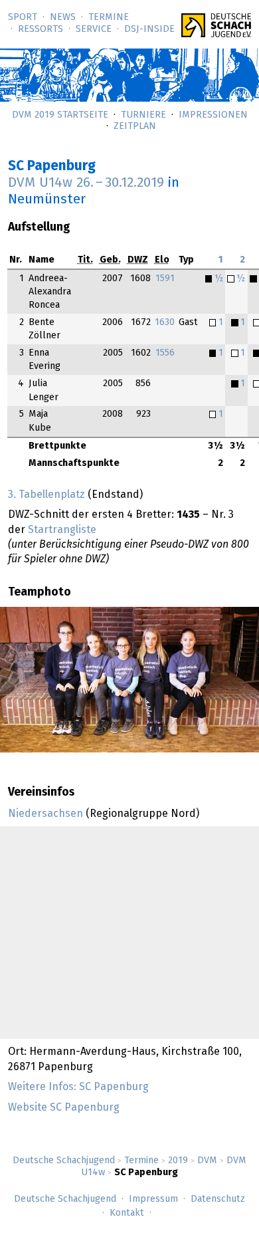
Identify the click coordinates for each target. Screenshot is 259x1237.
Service (94, 29)
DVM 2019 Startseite (60, 115)
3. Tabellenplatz (46, 494)
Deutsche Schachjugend (64, 1160)
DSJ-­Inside (149, 29)
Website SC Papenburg (64, 1107)
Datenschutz (218, 1199)
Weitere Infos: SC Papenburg (78, 1086)
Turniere (143, 115)
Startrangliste (62, 529)
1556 (165, 353)
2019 (178, 1160)
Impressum (153, 1199)
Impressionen (213, 115)
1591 (165, 278)
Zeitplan (135, 126)
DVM (207, 1160)
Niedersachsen (45, 813)
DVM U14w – (86, 182)
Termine (108, 17)
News (63, 17)
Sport (22, 17)
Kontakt (127, 1213)
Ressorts (40, 29)
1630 (165, 322)
